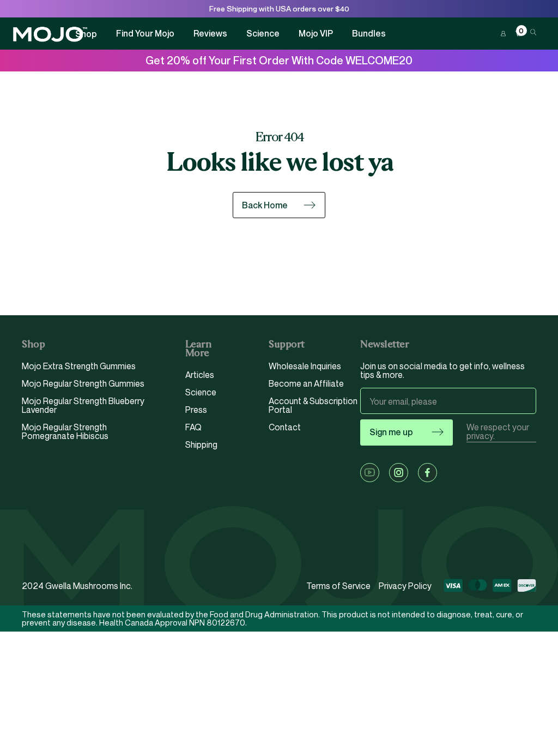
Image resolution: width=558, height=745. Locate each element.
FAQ (193, 427)
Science (263, 33)
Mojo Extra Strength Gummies (79, 366)
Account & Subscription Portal (313, 405)
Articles (199, 375)
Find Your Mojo (145, 33)
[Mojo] (50, 34)
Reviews (210, 33)
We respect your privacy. (497, 432)
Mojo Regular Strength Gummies (83, 383)
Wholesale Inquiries (305, 366)
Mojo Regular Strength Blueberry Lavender (83, 405)
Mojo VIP (316, 33)
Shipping (201, 444)
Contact (285, 427)
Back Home (265, 205)
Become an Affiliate (306, 383)
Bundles (369, 33)
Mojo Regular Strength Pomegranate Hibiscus (65, 431)
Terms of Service (338, 585)
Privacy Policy (405, 585)
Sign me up (391, 431)
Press (196, 409)
